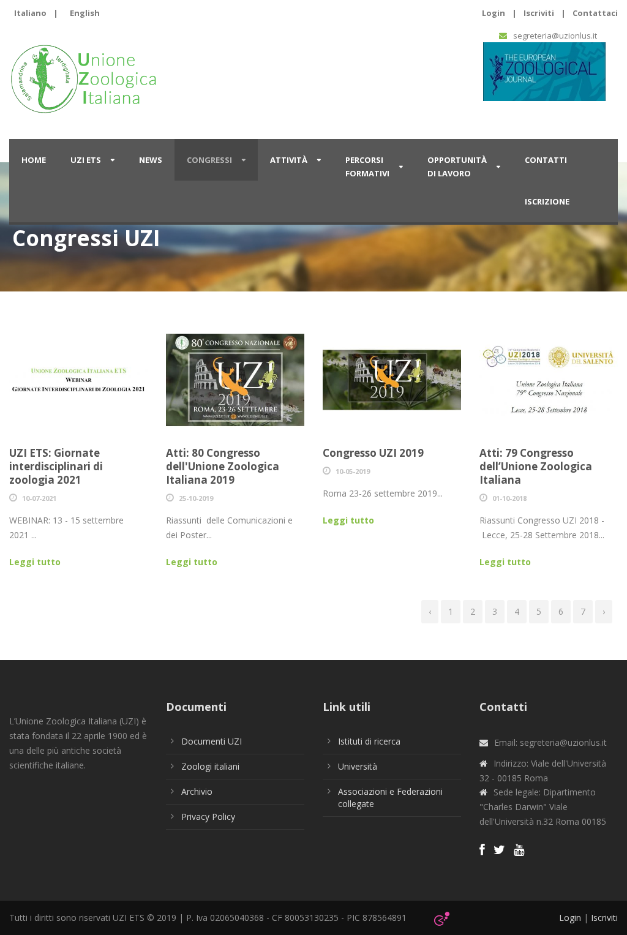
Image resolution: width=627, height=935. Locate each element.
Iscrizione (547, 201)
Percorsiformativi (367, 166)
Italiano (30, 12)
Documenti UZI (211, 741)
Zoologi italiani (210, 766)
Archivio (196, 791)
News (150, 159)
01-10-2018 (509, 498)
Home (33, 159)
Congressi (209, 159)
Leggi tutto (35, 562)
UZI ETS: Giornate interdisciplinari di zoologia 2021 (56, 466)
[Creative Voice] (441, 917)
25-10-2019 (196, 498)
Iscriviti (539, 12)
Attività (288, 159)
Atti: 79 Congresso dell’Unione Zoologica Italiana (535, 466)
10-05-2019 (353, 471)
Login (493, 12)
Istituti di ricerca (369, 741)
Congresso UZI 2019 (373, 453)
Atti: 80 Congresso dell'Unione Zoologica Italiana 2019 (222, 466)
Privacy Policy (208, 816)
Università (357, 766)
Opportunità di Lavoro (457, 166)
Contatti (546, 159)
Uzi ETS (85, 159)
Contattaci (595, 12)
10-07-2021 (39, 498)
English (85, 12)
